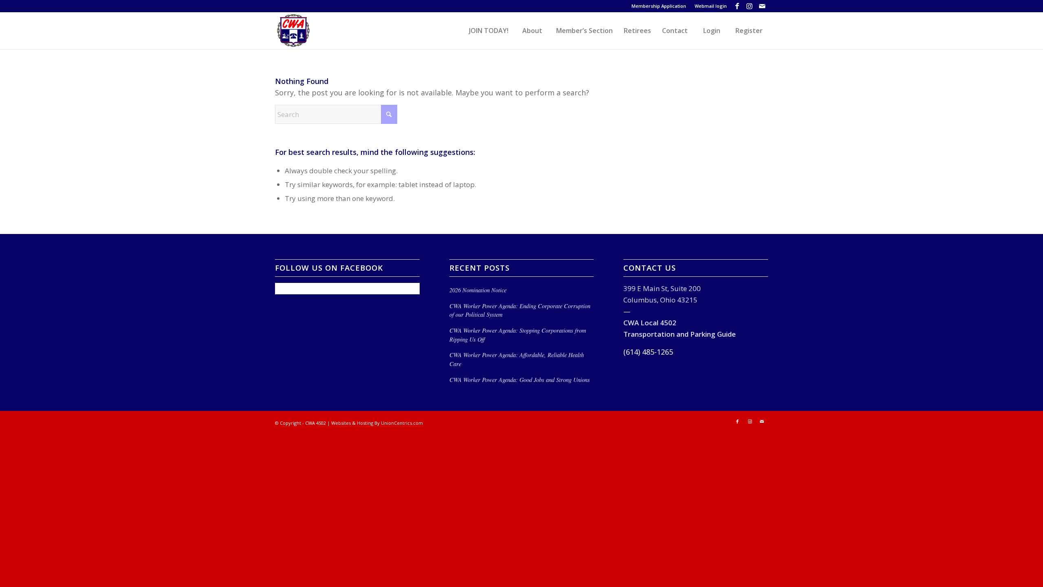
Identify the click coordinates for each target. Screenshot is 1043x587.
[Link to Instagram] (749, 6)
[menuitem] (659, 6)
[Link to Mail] (762, 6)
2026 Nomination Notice (477, 290)
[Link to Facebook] (737, 6)
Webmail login (711, 6)
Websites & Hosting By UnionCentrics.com (377, 423)
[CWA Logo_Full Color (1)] (293, 30)
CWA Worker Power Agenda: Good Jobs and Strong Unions (519, 380)
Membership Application (659, 6)
